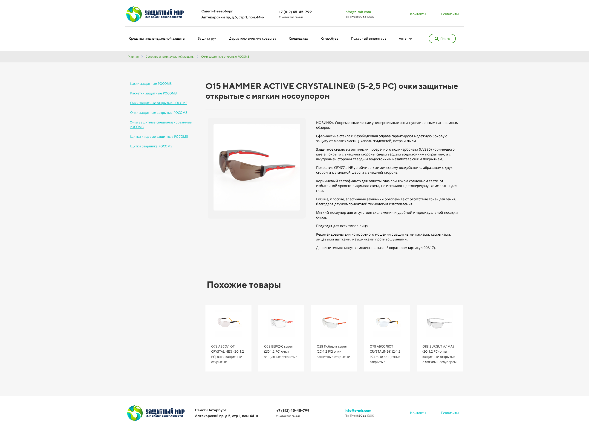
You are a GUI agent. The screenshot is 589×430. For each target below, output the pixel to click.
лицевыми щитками (333, 239)
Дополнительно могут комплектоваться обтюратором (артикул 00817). (376, 247)
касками (422, 234)
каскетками (440, 234)
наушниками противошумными (379, 239)
